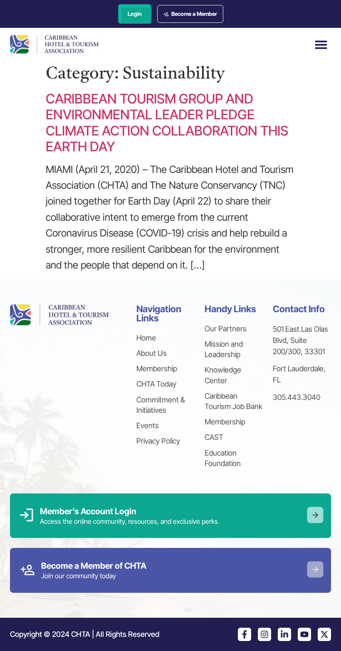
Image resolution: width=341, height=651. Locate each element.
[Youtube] (304, 634)
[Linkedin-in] (284, 634)
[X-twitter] (324, 634)
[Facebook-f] (244, 634)
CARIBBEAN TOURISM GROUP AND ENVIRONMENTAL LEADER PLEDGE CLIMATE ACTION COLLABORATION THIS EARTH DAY (167, 123)
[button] (321, 44)
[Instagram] (264, 634)
